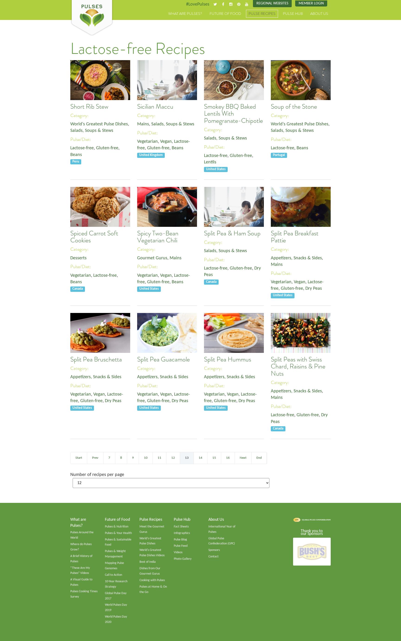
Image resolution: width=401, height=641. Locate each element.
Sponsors (214, 550)
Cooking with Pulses (152, 580)
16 (228, 458)
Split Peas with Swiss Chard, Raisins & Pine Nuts (298, 366)
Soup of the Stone (294, 106)
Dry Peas (313, 288)
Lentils (210, 162)
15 (214, 458)
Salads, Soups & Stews (91, 130)
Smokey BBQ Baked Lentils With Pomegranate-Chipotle (233, 113)
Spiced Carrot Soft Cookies (94, 236)
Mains (143, 124)
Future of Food (225, 13)
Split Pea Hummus (227, 359)
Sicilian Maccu (155, 106)
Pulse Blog (180, 539)
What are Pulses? (185, 13)
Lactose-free (82, 148)
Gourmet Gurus (152, 258)
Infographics (182, 533)
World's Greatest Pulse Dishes (99, 124)
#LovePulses (197, 4)
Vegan (166, 141)
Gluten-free (107, 148)
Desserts (78, 258)
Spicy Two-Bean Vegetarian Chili (157, 236)
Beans (76, 155)
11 (159, 458)
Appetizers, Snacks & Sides (296, 258)
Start (78, 458)
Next (243, 458)
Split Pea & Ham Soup (232, 233)
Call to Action (113, 575)
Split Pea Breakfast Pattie (294, 236)
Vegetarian (147, 141)
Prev (95, 458)
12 (173, 458)
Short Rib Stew (89, 106)
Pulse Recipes (262, 13)
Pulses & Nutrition (116, 526)
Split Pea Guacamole (163, 359)
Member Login (311, 3)
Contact (213, 556)
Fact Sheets (181, 526)
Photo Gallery (182, 559)
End (259, 458)
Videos (178, 552)
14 (200, 458)
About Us (319, 13)
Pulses (91, 18)
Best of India (147, 562)
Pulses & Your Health (118, 533)
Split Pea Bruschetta (96, 359)
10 (146, 458)
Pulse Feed (181, 546)
